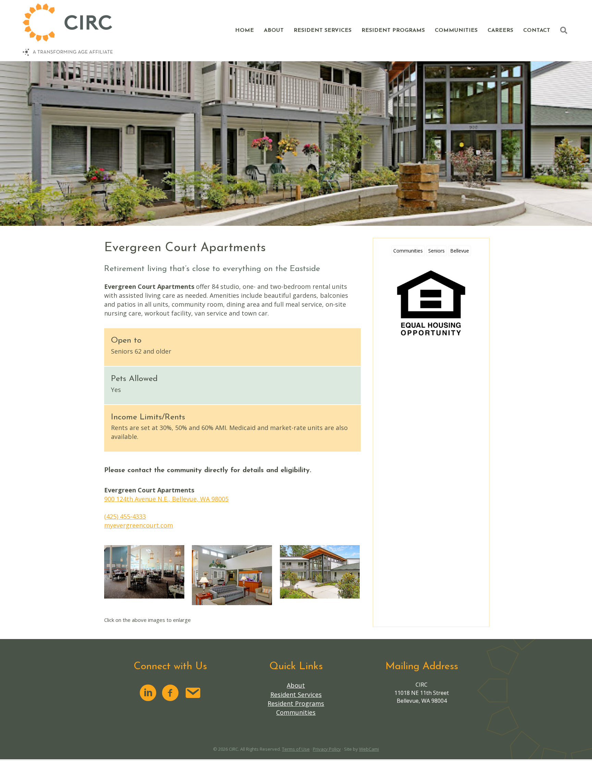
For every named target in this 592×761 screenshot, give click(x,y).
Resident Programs (393, 30)
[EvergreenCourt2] (144, 572)
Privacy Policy (327, 749)
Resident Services (323, 30)
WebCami (369, 749)
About (274, 30)
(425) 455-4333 (125, 516)
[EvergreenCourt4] (320, 572)
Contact (536, 30)
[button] (565, 30)
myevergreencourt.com (138, 525)
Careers (500, 30)
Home (244, 30)
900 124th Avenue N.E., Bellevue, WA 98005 (166, 499)
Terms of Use (296, 749)
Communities (456, 30)
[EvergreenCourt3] (232, 575)
